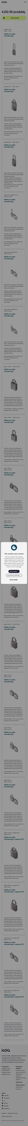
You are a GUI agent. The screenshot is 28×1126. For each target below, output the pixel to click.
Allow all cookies (13, 571)
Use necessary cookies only (13, 575)
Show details (14, 579)
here (20, 566)
